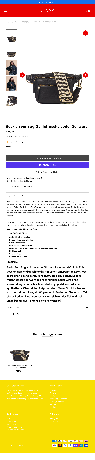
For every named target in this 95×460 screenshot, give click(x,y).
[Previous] (22, 75)
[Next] (85, 75)
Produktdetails (14, 307)
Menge (8, 146)
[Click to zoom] (85, 33)
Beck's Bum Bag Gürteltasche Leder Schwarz (20, 366)
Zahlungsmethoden (58, 401)
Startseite (10, 22)
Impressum (11, 424)
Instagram (54, 418)
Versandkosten (25, 136)
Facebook (54, 421)
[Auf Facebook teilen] (13, 313)
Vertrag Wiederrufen (15, 429)
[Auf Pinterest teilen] (21, 313)
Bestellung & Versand (58, 398)
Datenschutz (12, 421)
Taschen (17, 22)
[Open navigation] (5, 11)
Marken (53, 396)
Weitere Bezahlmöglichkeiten (47, 172)
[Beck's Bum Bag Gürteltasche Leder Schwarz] (20, 351)
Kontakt (53, 407)
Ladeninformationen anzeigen (19, 186)
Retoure (53, 404)
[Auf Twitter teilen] (17, 313)
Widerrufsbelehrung (15, 427)
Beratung (53, 393)
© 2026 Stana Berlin (15, 445)
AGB (8, 418)
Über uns (53, 390)
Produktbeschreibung (17, 196)
